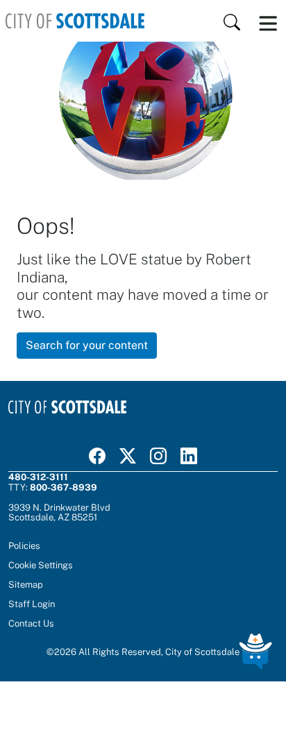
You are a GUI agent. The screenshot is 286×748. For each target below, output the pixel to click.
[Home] (75, 21)
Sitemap (25, 584)
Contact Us (31, 623)
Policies (24, 545)
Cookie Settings (40, 565)
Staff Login (31, 603)
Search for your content (87, 345)
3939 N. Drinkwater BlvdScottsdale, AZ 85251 (59, 512)
